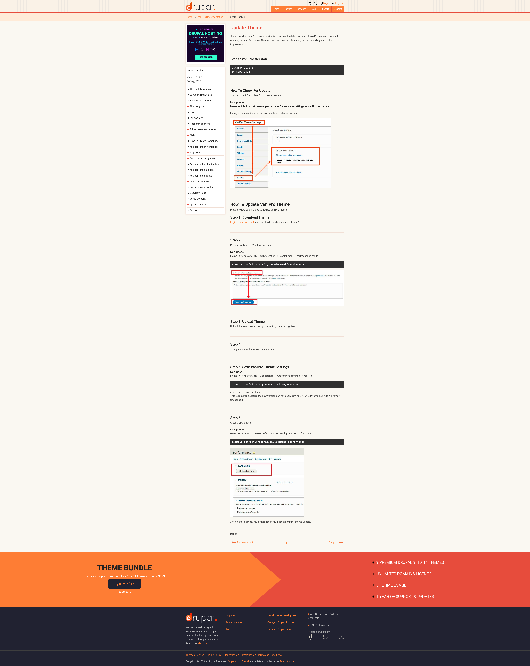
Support (325, 8)
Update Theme (198, 204)
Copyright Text (198, 192)
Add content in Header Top (204, 164)
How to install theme (201, 100)
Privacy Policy (248, 654)
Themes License (195, 654)
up (286, 542)
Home (276, 8)
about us (203, 643)
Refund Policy (213, 654)
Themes (288, 8)
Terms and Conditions (270, 654)
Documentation (234, 622)
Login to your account (242, 222)
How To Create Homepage (204, 141)
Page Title (195, 152)
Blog (313, 8)
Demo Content (245, 542)
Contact (338, 8)
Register (339, 3)
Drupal (245, 661)
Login (326, 3)
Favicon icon (196, 117)
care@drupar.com (320, 631)
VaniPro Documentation (210, 16)
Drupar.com (234, 661)
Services (301, 8)
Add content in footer (201, 175)
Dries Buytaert (288, 661)
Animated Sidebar (199, 181)
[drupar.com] (200, 6)
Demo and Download (201, 94)
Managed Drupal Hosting (280, 622)
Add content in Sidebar (202, 169)
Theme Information (200, 89)
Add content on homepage (204, 146)
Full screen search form (203, 129)
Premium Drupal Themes (280, 629)
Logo (192, 112)
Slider (193, 135)
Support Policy (231, 654)
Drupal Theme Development (282, 615)
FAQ (228, 629)
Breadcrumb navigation (202, 158)
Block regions (197, 106)
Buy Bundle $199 (124, 584)
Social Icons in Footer (201, 187)
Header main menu (200, 123)
